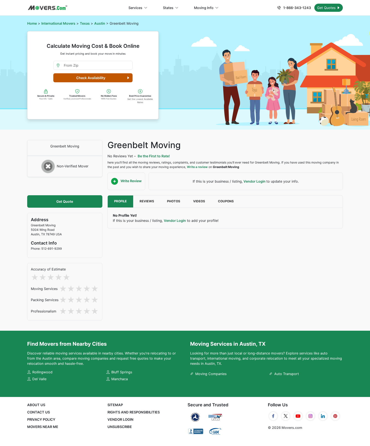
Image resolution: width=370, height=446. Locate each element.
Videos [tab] (199, 201)
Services (135, 8)
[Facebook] (273, 416)
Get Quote (64, 201)
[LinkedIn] (323, 416)
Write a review (197, 167)
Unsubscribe (119, 427)
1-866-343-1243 (296, 8)
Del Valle (39, 379)
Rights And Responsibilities (133, 412)
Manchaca (119, 379)
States (168, 8)
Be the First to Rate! (154, 156)
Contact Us (38, 412)
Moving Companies (211, 374)
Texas (85, 23)
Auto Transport (286, 374)
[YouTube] (298, 416)
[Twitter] (285, 416)
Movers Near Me (42, 427)
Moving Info (203, 8)
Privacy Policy (41, 419)
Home (32, 23)
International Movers (58, 23)
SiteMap (115, 405)
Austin (99, 23)
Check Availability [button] (90, 78)
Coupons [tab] (226, 201)
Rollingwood (42, 372)
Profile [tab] (120, 201)
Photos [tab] (173, 201)
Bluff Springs (121, 372)
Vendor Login (254, 181)
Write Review (131, 181)
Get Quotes (327, 8)
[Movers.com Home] (47, 8)
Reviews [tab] (147, 201)
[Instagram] (310, 416)
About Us (36, 405)
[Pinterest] (335, 416)
